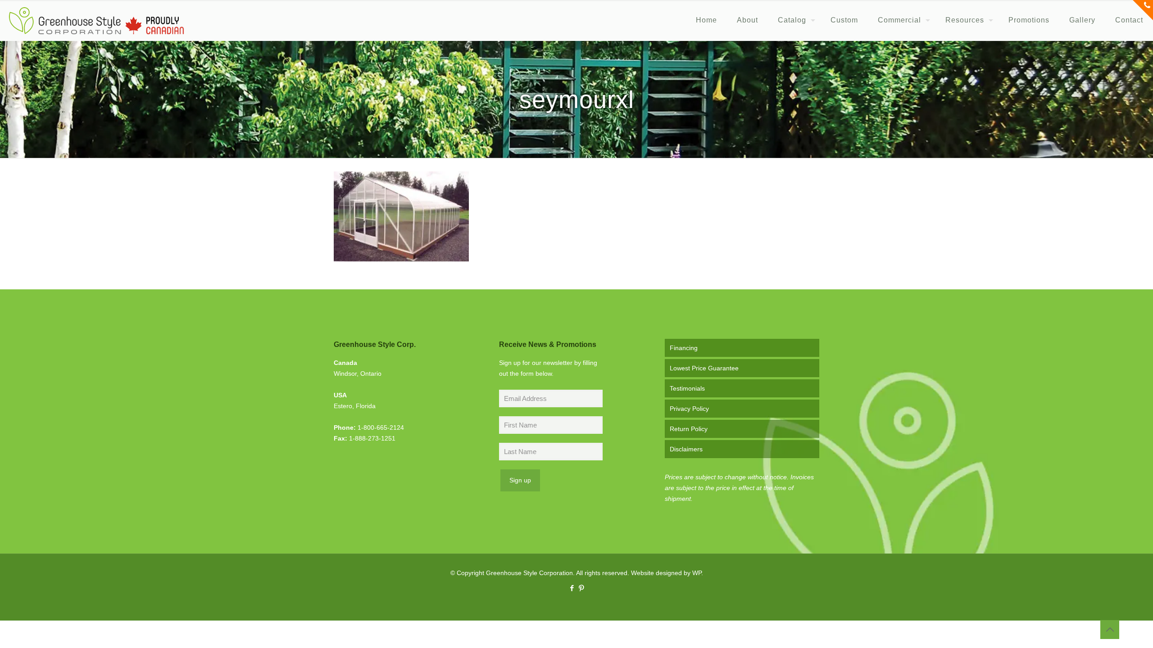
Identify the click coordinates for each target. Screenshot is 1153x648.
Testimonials (687, 388)
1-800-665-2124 (381, 427)
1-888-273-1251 (372, 438)
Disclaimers (686, 449)
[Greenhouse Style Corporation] (96, 20)
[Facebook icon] (571, 588)
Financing (684, 347)
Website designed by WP (666, 572)
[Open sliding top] (1143, 10)
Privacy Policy (689, 408)
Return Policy (689, 428)
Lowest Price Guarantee (704, 368)
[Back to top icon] (1109, 629)
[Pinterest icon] (581, 588)
